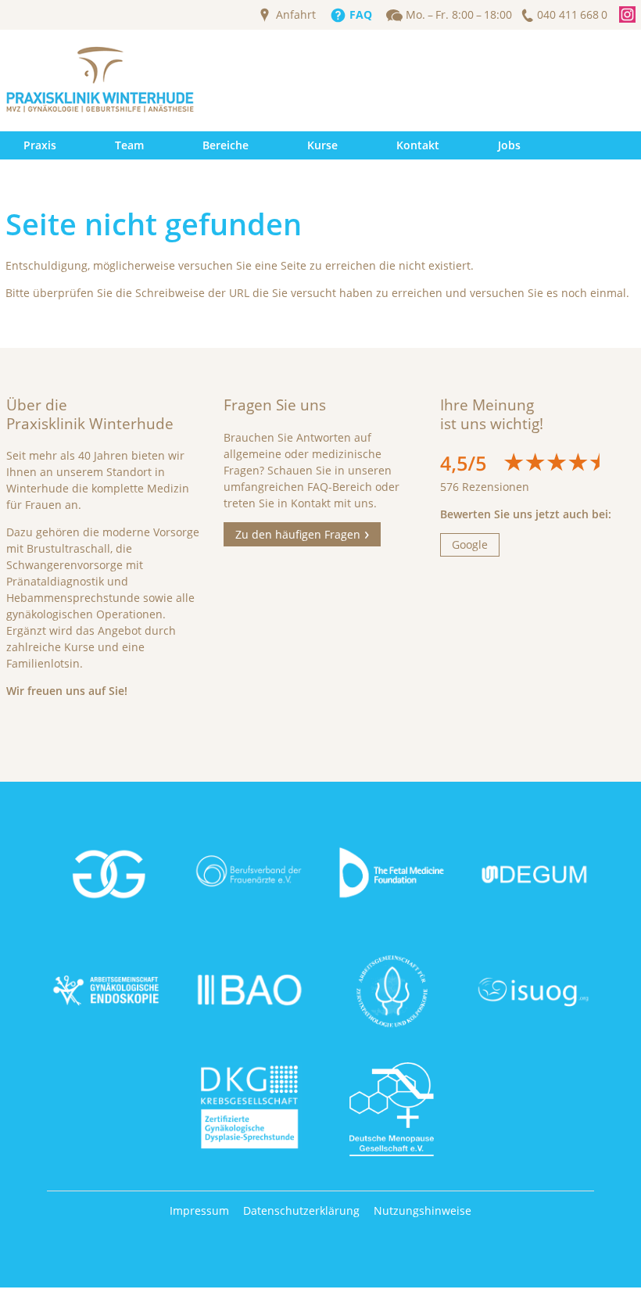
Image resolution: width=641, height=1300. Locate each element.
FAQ (360, 14)
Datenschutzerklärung (301, 1210)
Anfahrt (296, 14)
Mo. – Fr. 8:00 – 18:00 (459, 14)
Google (470, 544)
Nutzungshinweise (422, 1210)
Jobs (509, 145)
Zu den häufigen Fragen (297, 534)
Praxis (39, 145)
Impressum (199, 1210)
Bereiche (225, 145)
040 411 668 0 (572, 14)
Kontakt (417, 145)
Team (129, 145)
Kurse (322, 145)
